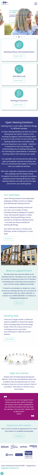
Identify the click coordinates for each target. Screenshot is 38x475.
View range (9, 339)
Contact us (19, 436)
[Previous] (2, 20)
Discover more (11, 23)
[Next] (36, 20)
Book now (8, 239)
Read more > (19, 56)
